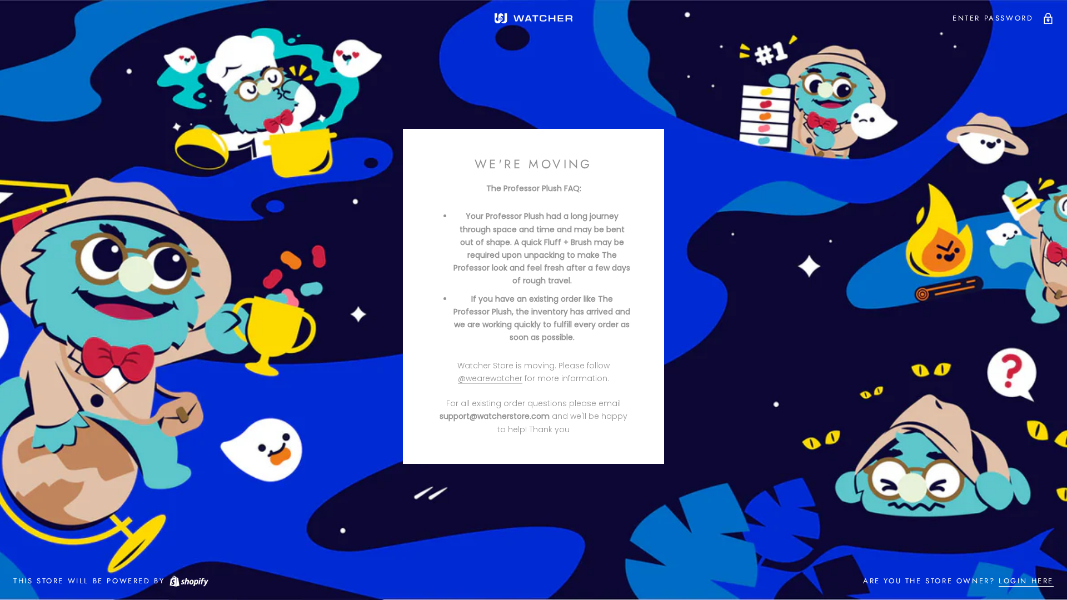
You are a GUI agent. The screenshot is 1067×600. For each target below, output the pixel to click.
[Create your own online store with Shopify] (188, 581)
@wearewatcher (490, 378)
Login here (1026, 581)
